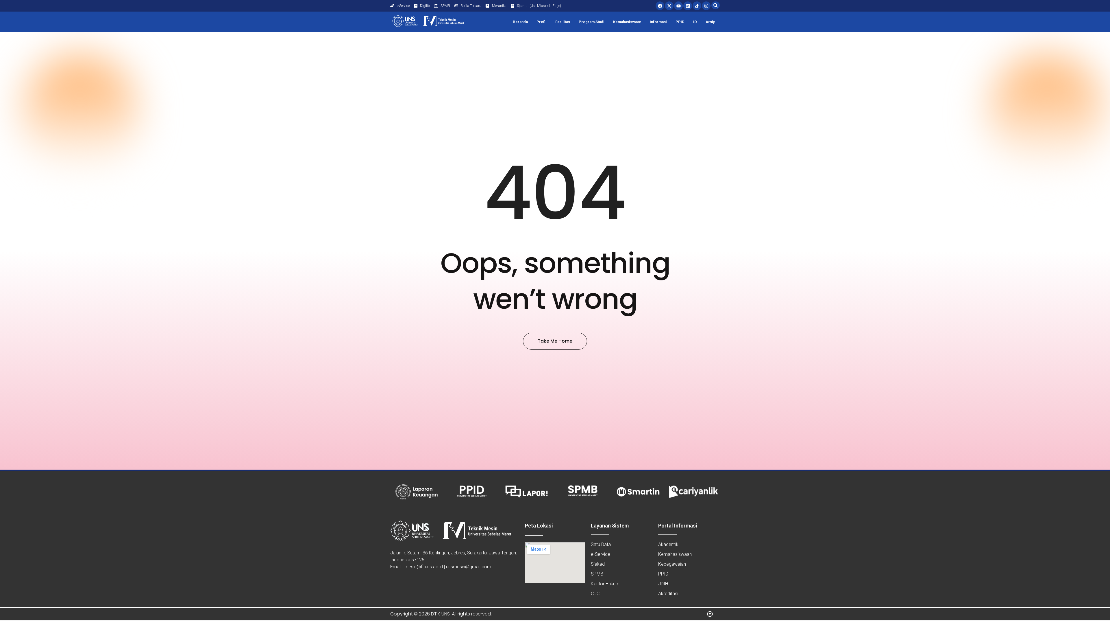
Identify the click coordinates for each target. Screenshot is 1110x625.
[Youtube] (678, 5)
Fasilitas (562, 22)
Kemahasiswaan (627, 22)
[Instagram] (706, 5)
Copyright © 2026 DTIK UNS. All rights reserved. (441, 614)
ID (695, 22)
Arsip (710, 22)
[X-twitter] (669, 5)
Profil (541, 22)
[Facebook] (660, 5)
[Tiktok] (697, 5)
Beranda (520, 22)
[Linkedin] (687, 5)
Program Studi (591, 22)
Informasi (658, 22)
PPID (680, 22)
